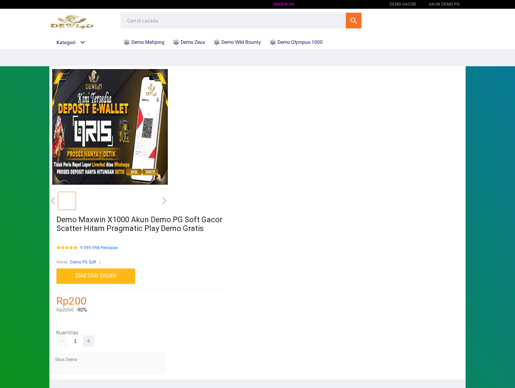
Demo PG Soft (83, 262)
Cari (354, 20)
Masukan (284, 4)
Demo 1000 (365, 4)
